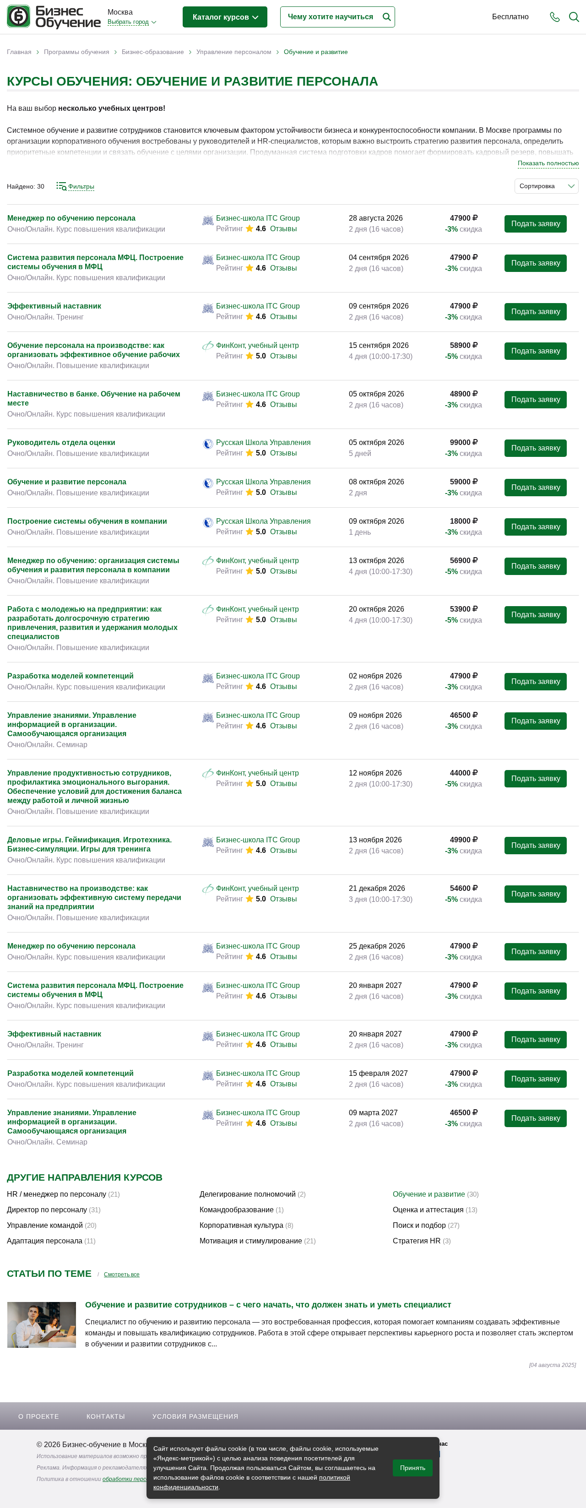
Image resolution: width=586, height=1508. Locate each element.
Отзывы (283, 229)
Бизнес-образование (153, 51)
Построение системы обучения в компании (87, 521)
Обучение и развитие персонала (66, 482)
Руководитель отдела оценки (61, 442)
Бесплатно (510, 17)
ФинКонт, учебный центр (257, 345)
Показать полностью (548, 163)
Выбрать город (128, 21)
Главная (19, 51)
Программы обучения (76, 51)
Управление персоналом (233, 51)
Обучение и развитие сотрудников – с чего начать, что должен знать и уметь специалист (268, 1304)
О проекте (38, 1416)
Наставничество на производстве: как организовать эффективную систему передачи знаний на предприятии (94, 897)
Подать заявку (535, 224)
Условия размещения (195, 1416)
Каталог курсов (222, 17)
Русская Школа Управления (263, 442)
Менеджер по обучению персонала (71, 218)
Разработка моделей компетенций (70, 676)
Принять (412, 1467)
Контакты (106, 1416)
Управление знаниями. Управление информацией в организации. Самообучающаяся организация (71, 724)
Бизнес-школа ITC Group (258, 218)
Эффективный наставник (54, 306)
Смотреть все (122, 1274)
